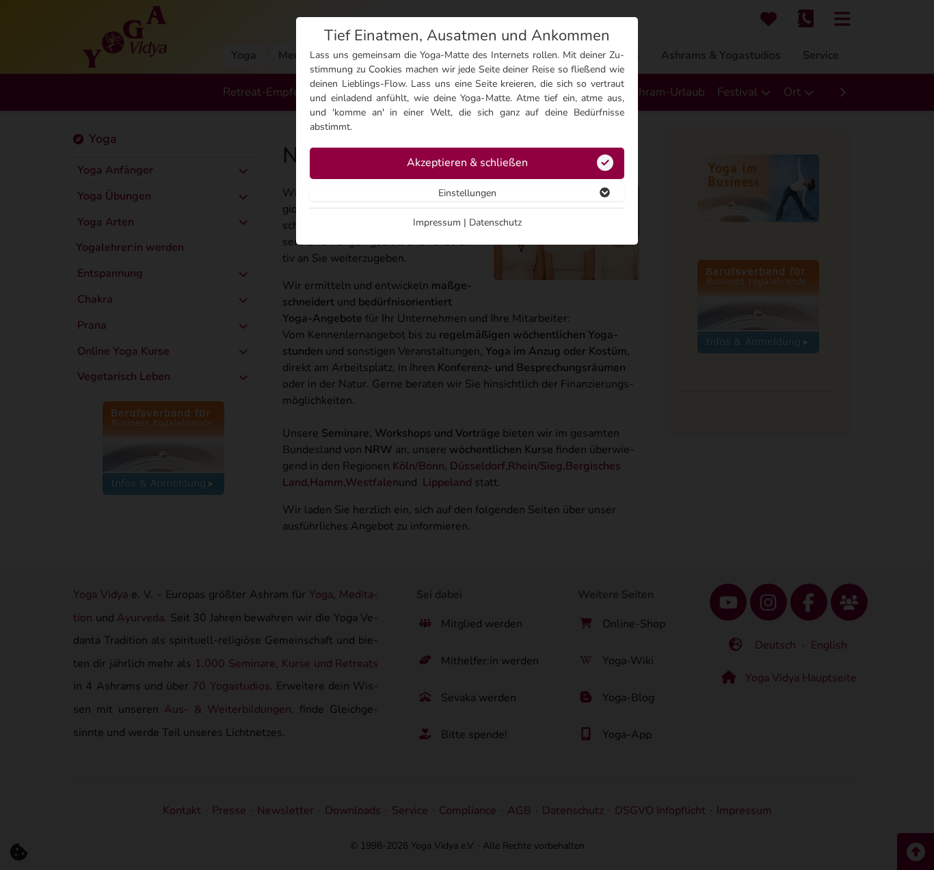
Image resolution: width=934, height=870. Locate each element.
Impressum (437, 222)
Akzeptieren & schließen (467, 162)
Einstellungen (467, 193)
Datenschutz (495, 222)
